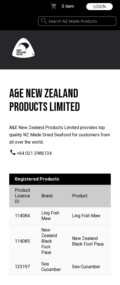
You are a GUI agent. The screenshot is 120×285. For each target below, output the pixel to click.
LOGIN (99, 6)
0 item (68, 6)
